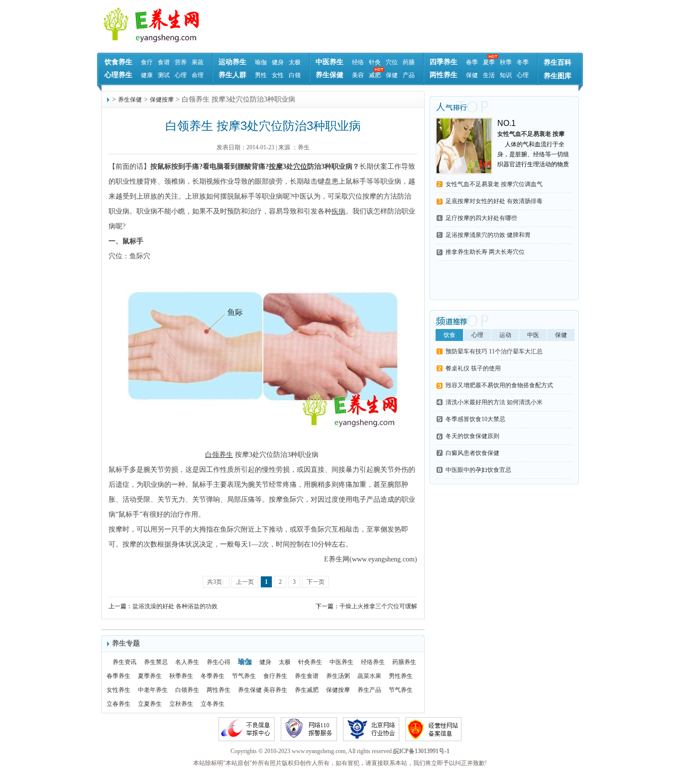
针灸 (375, 62)
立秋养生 (181, 703)
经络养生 (373, 662)
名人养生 (187, 662)
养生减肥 (307, 689)
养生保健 (329, 75)
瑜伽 (261, 62)
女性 (278, 75)
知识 (506, 75)
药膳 (409, 62)
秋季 (506, 62)
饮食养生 (118, 62)
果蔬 (198, 62)
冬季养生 (213, 675)
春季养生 (118, 675)
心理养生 (118, 75)
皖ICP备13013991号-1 (421, 751)
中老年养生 (153, 689)
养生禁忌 (156, 662)
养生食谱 (307, 675)
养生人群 (232, 75)
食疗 (147, 62)
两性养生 (443, 75)
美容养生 (275, 689)
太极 (295, 62)
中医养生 (329, 62)
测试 (164, 75)
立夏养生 (150, 703)
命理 (198, 75)
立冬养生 (213, 703)
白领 (295, 75)
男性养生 (401, 675)
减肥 (375, 75)
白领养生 (187, 689)
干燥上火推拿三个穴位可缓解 (378, 606)
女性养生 (118, 689)
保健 (392, 75)
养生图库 (557, 76)
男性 (261, 75)
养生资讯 (124, 662)
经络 (358, 62)
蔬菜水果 (369, 675)
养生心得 (218, 662)
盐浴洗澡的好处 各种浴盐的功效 (175, 606)
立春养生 (118, 703)
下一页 (316, 581)
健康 (147, 75)
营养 (181, 62)
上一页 (245, 581)
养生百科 (557, 62)
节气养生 (244, 675)
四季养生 (443, 62)
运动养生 (232, 62)
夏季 (489, 62)
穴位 (392, 62)
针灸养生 (310, 662)
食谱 (164, 62)
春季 (472, 62)
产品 (409, 75)
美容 (358, 75)
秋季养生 (181, 675)
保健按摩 (162, 99)
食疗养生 (275, 675)
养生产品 (369, 689)
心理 (181, 75)
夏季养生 (150, 675)
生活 (489, 75)
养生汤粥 (338, 675)
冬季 (523, 62)
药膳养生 (404, 662)
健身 (278, 62)
